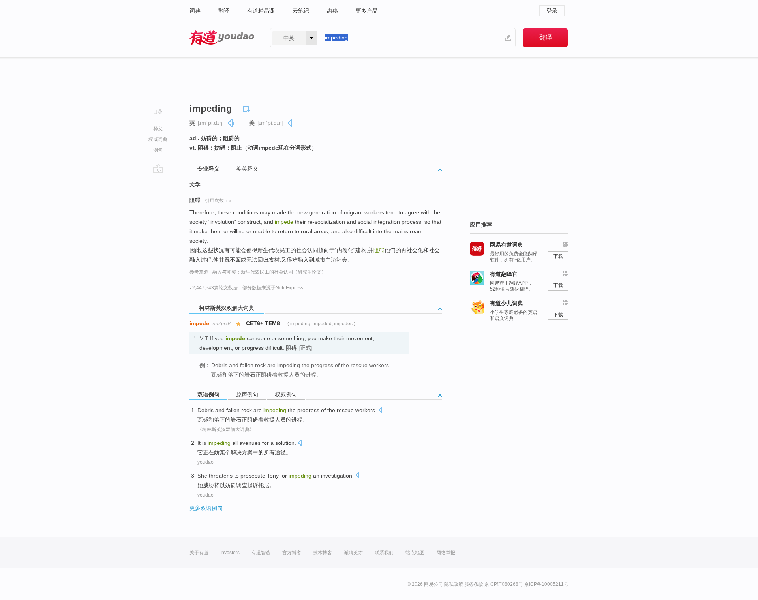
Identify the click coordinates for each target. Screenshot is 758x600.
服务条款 (473, 584)
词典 (195, 11)
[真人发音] (231, 123)
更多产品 (367, 11)
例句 (158, 150)
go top (158, 168)
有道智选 (260, 552)
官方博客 (291, 552)
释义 (158, 128)
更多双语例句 (206, 508)
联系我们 (384, 552)
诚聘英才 (353, 552)
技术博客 (322, 552)
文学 (195, 184)
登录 (551, 11)
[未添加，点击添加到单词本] (247, 108)
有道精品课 (261, 11)
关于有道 (199, 552)
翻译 (223, 11)
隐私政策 (453, 584)
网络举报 (445, 552)
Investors (230, 552)
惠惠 (332, 11)
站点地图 (414, 552)
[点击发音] (380, 411)
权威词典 (157, 139)
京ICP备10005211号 (546, 584)
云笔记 (301, 11)
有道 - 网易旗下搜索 (222, 37)
